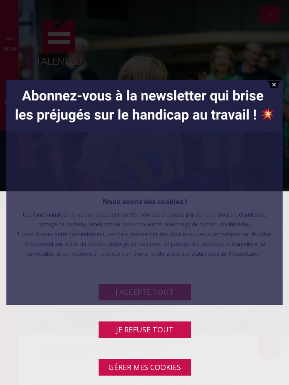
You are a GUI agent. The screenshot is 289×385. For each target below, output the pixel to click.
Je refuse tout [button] (144, 329)
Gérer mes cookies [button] (144, 367)
